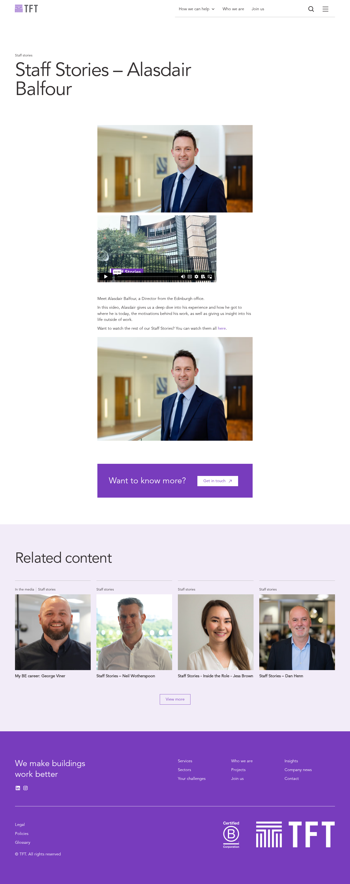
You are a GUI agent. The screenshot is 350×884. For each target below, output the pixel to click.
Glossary (22, 842)
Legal (20, 824)
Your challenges (191, 778)
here (222, 328)
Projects (238, 769)
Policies (21, 833)
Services (185, 760)
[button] (197, 9)
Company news (298, 769)
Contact (292, 778)
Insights (291, 760)
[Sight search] (311, 9)
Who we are (242, 760)
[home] (26, 8)
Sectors (184, 769)
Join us (237, 778)
